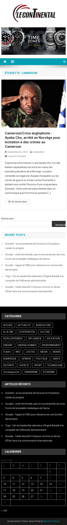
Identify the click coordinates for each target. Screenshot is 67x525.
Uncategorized (11, 372)
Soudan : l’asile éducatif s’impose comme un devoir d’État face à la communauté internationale (32, 289)
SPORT (38, 365)
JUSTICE (30, 351)
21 (41, 490)
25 (13, 496)
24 (4, 496)
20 (32, 490)
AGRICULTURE (43, 325)
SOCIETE (24, 365)
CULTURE (45, 331)
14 (41, 484)
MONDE (57, 351)
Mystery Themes (51, 521)
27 (32, 496)
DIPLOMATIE (35, 338)
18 (13, 490)
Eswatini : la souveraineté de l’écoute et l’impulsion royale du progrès (32, 246)
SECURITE (8, 365)
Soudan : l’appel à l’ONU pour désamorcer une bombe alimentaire (34, 267)
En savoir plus (19, 201)
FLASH (6, 351)
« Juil (4, 510)
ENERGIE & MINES (27, 345)
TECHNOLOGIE (55, 365)
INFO (18, 351)
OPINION (26, 358)
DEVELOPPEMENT (13, 338)
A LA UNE (8, 331)
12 (23, 484)
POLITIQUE (42, 358)
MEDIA (44, 351)
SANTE (56, 358)
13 (32, 484)
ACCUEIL (8, 325)
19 (23, 490)
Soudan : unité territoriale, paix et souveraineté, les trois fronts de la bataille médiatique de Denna (35, 256)
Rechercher (7, 218)
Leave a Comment (17, 156)
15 (50, 484)
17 (4, 490)
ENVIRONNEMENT (51, 345)
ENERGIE (8, 345)
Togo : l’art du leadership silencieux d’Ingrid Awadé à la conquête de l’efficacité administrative (34, 278)
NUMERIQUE (9, 358)
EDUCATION (53, 338)
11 (13, 484)
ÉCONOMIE (49, 372)
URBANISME (31, 372)
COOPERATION (27, 331)
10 (4, 484)
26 (23, 496)
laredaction (38, 152)
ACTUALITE (24, 325)
